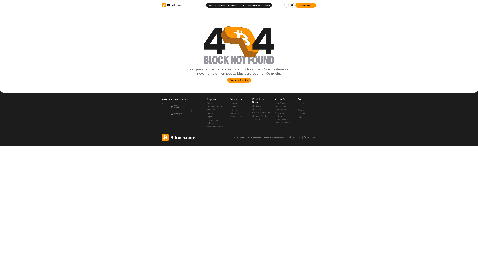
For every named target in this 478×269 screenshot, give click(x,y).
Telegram (301, 103)
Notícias (233, 103)
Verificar (301, 117)
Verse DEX (257, 119)
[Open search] (292, 5)
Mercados (234, 106)
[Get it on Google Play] (177, 106)
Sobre (209, 103)
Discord (301, 110)
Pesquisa (233, 120)
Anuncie (210, 113)
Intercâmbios (280, 103)
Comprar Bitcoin (259, 116)
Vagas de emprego (215, 126)
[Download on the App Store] (177, 114)
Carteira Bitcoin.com (261, 112)
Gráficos (233, 110)
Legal (209, 116)
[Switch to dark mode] (286, 5)
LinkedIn (301, 113)
